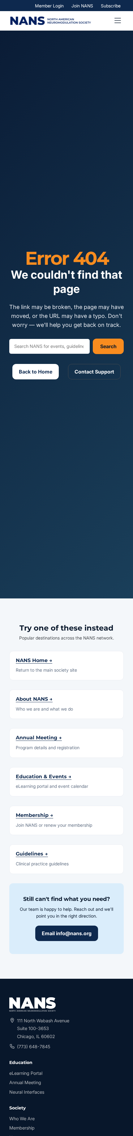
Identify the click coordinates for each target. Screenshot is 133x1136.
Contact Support (94, 372)
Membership (22, 1127)
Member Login (51, 5)
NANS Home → (34, 660)
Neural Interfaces (26, 1092)
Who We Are (22, 1118)
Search (108, 346)
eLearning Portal (25, 1073)
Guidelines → (32, 854)
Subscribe (111, 5)
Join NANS (82, 5)
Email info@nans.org (67, 933)
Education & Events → (43, 776)
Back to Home (35, 372)
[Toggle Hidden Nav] (117, 20)
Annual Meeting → (39, 738)
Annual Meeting (25, 1082)
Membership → (34, 815)
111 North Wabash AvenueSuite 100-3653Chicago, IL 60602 (43, 1028)
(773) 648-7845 (33, 1046)
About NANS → (34, 699)
